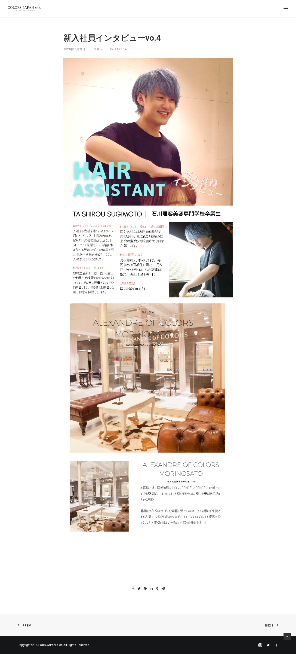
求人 (99, 49)
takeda (121, 49)
